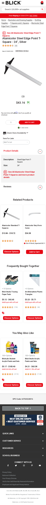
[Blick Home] (13, 3)
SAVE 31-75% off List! (32, 369)
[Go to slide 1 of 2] (22, 96)
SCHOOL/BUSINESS (11, 455)
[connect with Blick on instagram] (24, 467)
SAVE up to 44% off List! (10, 302)
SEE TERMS (33, 16)
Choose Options (11, 252)
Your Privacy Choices (9, 478)
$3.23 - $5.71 (30, 299)
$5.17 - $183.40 (8, 366)
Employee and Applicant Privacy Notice (15, 484)
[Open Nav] (3, 3)
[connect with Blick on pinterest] (32, 467)
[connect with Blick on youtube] (40, 467)
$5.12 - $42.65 (8, 299)
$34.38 (28, 233)
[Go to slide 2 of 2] (24, 96)
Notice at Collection (9, 475)
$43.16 (20, 102)
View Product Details (22, 51)
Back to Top (22, 408)
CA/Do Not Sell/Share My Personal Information (18, 481)
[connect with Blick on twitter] (16, 467)
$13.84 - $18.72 (8, 233)
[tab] (23, 151)
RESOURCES (7, 448)
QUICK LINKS (8, 433)
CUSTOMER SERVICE (11, 441)
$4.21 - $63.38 (31, 366)
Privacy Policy (6, 472)
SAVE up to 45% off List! (33, 302)
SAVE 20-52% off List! (9, 369)
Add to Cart (34, 252)
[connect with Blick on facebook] (8, 467)
